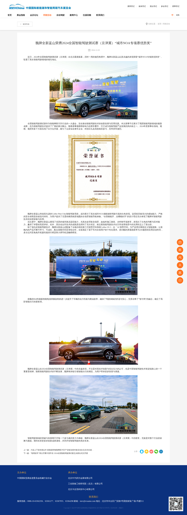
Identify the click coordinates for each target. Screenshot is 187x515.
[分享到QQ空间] (146, 451)
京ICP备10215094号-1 (103, 508)
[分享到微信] (156, 451)
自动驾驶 (60, 15)
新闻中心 (74, 15)
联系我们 (100, 15)
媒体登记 (142, 6)
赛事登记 (175, 6)
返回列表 (24, 24)
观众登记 (153, 6)
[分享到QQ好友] (142, 451)
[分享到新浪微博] (151, 451)
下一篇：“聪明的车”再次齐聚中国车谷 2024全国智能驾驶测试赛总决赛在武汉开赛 (56, 453)
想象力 (121, 508)
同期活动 (47, 15)
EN (177, 15)
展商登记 (131, 6)
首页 (10, 15)
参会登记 (164, 6)
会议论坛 (34, 15)
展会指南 (21, 15)
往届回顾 (87, 15)
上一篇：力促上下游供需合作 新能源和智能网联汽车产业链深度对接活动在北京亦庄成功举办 (60, 450)
